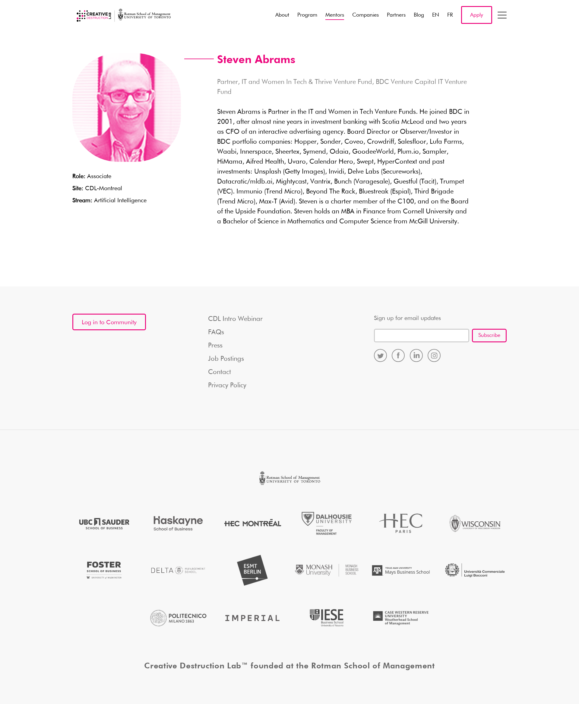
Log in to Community (109, 322)
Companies (365, 15)
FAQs (216, 332)
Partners (396, 15)
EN (435, 15)
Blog (419, 15)
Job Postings (226, 359)
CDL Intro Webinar (235, 319)
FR (450, 15)
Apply (476, 15)
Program (307, 15)
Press (215, 345)
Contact (219, 372)
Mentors (334, 15)
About (282, 15)
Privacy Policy (227, 385)
